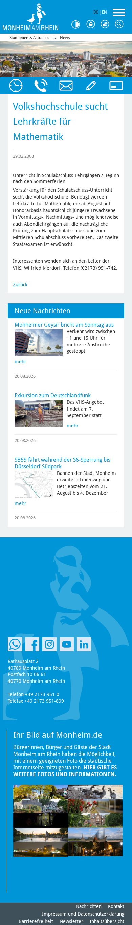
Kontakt (116, 906)
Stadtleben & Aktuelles (29, 37)
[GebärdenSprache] (106, 24)
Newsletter (71, 921)
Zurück (20, 284)
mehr (20, 361)
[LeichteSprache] (92, 24)
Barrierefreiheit (36, 921)
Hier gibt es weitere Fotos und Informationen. (65, 771)
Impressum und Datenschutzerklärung (83, 914)
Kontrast (77, 24)
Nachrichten (89, 906)
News (65, 37)
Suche (120, 24)
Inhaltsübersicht (107, 921)
